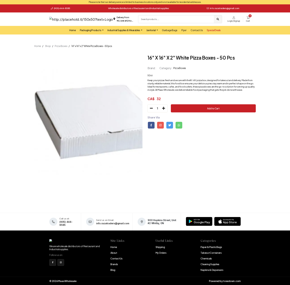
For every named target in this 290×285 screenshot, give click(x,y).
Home (72, 30)
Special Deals (214, 30)
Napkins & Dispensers (212, 269)
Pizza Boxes (61, 45)
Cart (248, 21)
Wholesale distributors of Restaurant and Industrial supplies (138, 8)
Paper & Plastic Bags (211, 246)
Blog (112, 269)
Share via (154, 117)
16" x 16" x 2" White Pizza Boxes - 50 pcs (91, 45)
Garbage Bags (169, 30)
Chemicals (206, 258)
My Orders (161, 252)
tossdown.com (232, 280)
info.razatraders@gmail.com (224, 8)
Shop (48, 45)
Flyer (184, 30)
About (113, 252)
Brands (114, 264)
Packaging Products (91, 30)
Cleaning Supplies (210, 264)
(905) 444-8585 (62, 8)
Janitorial (151, 30)
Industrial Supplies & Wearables (124, 30)
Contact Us (197, 30)
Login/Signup (233, 21)
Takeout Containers (211, 252)
